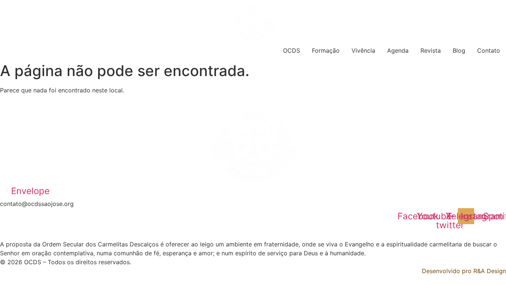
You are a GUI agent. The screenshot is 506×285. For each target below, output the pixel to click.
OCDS (291, 50)
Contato (488, 50)
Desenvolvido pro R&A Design (464, 271)
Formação (326, 50)
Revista (430, 50)
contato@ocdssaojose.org (37, 203)
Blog (459, 50)
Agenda (398, 50)
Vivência (363, 50)
